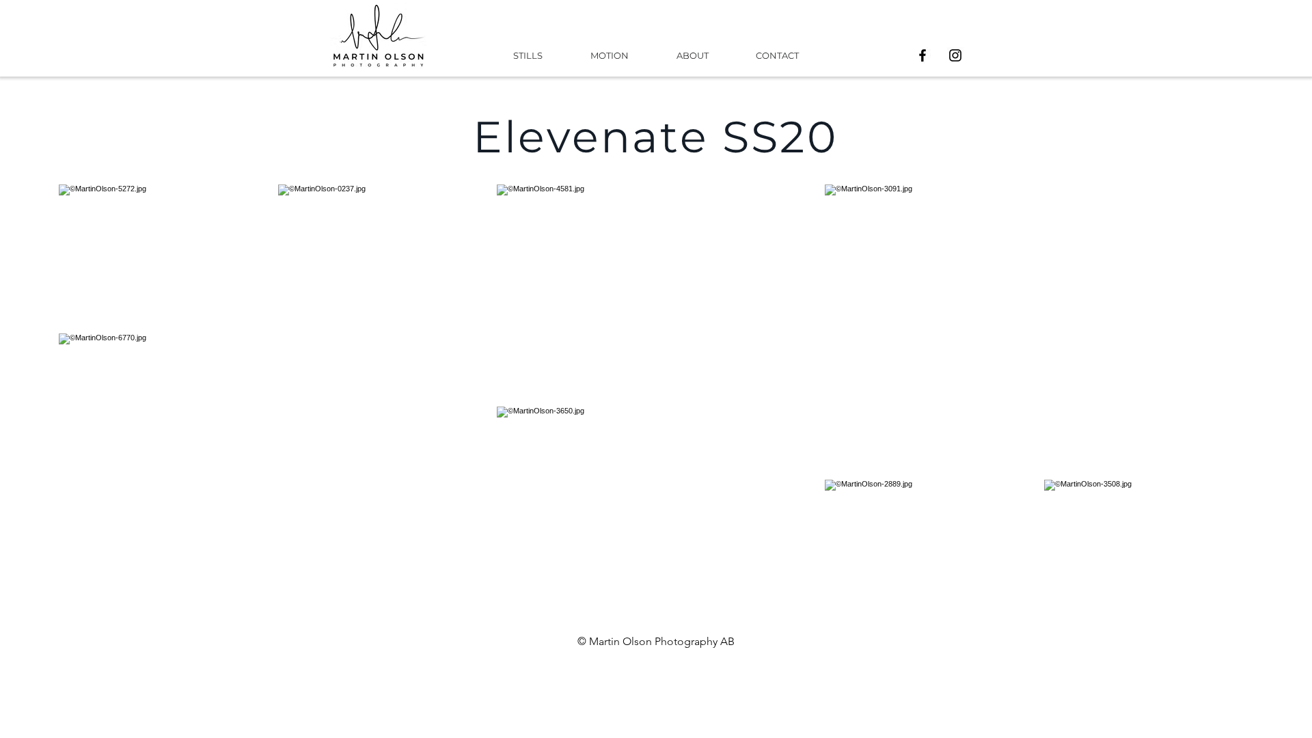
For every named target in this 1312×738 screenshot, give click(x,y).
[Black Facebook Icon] (922, 55)
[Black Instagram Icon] (955, 55)
